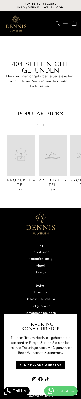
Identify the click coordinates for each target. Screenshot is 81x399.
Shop (40, 245)
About (40, 265)
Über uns (40, 292)
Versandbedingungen (40, 313)
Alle (41, 125)
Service (40, 272)
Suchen (40, 285)
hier (41, 81)
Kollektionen (40, 252)
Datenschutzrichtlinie (41, 299)
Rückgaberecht (40, 306)
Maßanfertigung (40, 259)
